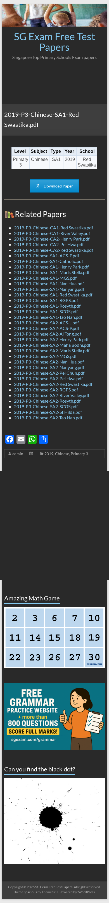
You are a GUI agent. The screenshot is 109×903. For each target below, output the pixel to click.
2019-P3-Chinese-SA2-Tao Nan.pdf (48, 417)
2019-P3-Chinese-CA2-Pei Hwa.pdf (49, 244)
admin (17, 453)
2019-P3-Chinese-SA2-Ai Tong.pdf (47, 333)
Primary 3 (79, 453)
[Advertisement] (54, 80)
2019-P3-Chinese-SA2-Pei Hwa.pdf (48, 378)
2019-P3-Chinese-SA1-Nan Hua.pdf (49, 283)
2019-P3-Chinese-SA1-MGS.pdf (45, 278)
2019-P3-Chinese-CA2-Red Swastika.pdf (53, 250)
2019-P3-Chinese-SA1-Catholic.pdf (48, 261)
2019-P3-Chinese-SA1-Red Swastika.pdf (53, 294)
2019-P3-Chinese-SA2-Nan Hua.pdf (49, 361)
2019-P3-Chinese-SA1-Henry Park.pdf (51, 266)
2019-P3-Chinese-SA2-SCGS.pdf (46, 406)
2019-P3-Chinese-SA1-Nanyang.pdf (49, 289)
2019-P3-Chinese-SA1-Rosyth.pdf (47, 305)
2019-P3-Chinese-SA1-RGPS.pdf (46, 300)
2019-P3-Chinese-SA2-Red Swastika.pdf (53, 384)
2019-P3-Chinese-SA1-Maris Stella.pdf (51, 272)
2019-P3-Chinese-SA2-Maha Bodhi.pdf (52, 345)
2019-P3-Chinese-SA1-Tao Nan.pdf (48, 317)
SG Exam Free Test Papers (54, 41)
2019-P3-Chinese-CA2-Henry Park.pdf (51, 238)
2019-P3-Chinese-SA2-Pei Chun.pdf (49, 373)
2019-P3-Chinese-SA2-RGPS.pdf (46, 389)
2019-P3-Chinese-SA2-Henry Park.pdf (51, 339)
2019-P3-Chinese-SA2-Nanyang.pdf (49, 367)
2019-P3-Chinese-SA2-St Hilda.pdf (48, 412)
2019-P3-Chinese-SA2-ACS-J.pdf (46, 322)
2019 (48, 453)
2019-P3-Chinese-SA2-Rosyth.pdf (47, 400)
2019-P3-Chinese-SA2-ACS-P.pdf (46, 328)
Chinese (62, 453)
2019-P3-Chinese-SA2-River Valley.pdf (51, 395)
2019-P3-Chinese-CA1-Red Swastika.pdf (53, 227)
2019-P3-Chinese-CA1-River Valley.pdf (52, 233)
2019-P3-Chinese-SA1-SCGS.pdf (46, 311)
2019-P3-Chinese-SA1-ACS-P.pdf (46, 255)
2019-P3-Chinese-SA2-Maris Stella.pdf (51, 350)
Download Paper (58, 186)
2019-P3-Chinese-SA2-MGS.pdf (45, 356)
